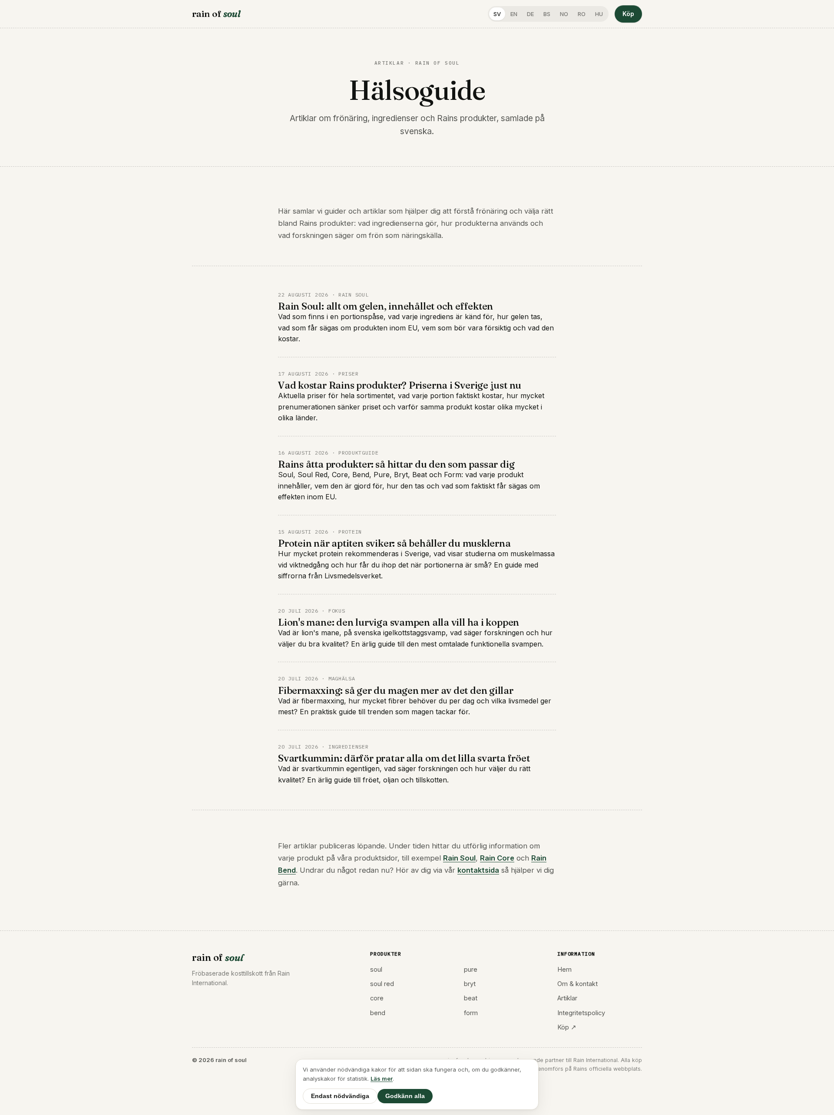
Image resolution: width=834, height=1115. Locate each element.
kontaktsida (478, 870)
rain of (216, 13)
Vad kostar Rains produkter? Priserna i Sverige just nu (399, 385)
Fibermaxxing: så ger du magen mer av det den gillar (395, 690)
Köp (628, 13)
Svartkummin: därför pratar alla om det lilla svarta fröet (404, 758)
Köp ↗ (566, 1027)
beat (470, 998)
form (471, 1012)
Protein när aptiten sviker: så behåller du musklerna (394, 543)
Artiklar (567, 998)
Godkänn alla (405, 1096)
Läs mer (382, 1078)
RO (582, 13)
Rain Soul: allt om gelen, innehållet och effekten (385, 306)
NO (564, 13)
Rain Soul (459, 858)
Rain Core (497, 858)
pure (470, 969)
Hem (564, 969)
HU (599, 13)
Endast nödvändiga (340, 1096)
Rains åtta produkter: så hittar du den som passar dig (396, 464)
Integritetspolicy (581, 1012)
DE (530, 13)
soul (376, 969)
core (377, 998)
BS (546, 13)
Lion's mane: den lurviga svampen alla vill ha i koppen (398, 622)
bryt (470, 983)
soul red (382, 983)
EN (513, 13)
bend (377, 1012)
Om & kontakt (577, 983)
